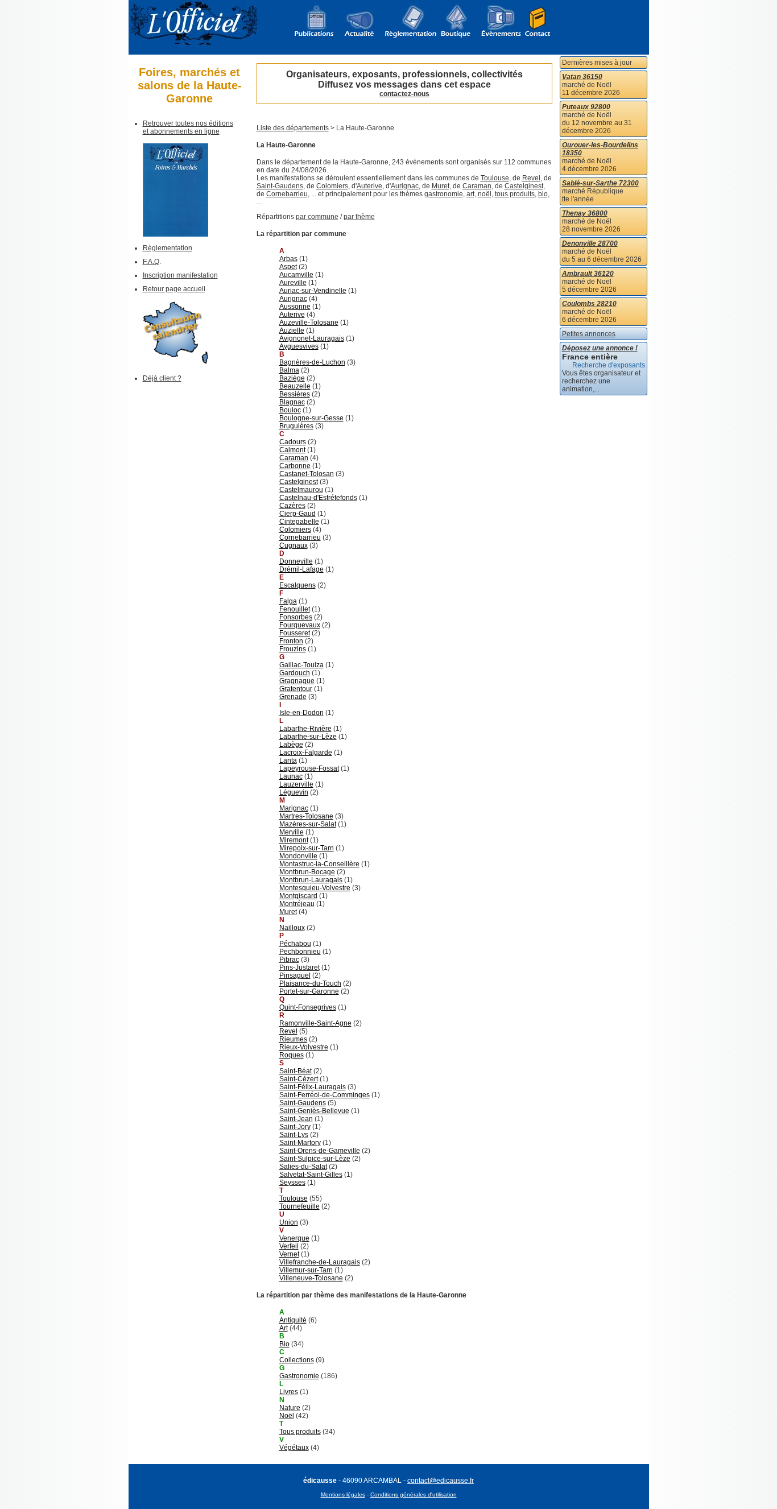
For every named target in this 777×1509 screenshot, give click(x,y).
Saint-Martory (300, 1143)
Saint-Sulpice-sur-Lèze (314, 1159)
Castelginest (524, 186)
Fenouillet (294, 609)
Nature (289, 1408)
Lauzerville (296, 784)
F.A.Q (151, 262)
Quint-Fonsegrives (307, 1007)
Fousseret (294, 633)
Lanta (288, 760)
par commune (317, 217)
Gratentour (295, 689)
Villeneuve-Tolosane (311, 1278)
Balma (289, 370)
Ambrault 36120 (588, 274)
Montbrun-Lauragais (310, 880)
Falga (288, 601)
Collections (296, 1360)
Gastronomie (299, 1376)
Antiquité (293, 1320)
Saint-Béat (295, 1071)
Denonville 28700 (590, 243)
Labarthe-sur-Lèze (308, 737)
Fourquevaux (299, 625)
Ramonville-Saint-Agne (315, 1023)
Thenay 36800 (584, 213)
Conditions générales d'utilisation (413, 1494)
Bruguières (296, 426)
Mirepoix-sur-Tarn (306, 848)
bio (543, 194)
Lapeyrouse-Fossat (309, 768)
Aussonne (295, 307)
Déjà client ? (162, 378)
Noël (286, 1416)
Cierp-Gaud (297, 514)
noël (484, 194)
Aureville (293, 283)
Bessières (294, 394)
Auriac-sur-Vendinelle (312, 291)
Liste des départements (293, 128)
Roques (291, 1055)
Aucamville (296, 275)
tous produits (515, 194)
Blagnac (292, 402)
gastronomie (443, 194)
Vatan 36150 (582, 77)
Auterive (369, 186)
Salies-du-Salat (303, 1167)
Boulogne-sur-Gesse (311, 418)
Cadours (292, 442)
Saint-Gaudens (280, 186)
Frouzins (292, 649)
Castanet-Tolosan (306, 474)
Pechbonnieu (300, 952)
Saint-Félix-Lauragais (312, 1087)
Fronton (291, 641)
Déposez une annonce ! (600, 348)
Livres (288, 1392)
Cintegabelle (299, 522)
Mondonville (298, 856)
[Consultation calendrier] (175, 362)
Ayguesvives (299, 346)
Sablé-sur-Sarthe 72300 (600, 183)
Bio (284, 1344)
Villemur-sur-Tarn (306, 1270)
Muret (440, 186)
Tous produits (300, 1432)
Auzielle (291, 330)
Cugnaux (293, 545)
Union (288, 1222)
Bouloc (290, 410)
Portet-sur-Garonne (309, 991)
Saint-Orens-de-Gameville (319, 1151)
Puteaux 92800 (586, 107)
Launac (291, 776)
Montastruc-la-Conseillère (319, 864)
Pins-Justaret (299, 967)
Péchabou (295, 944)
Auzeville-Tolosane (308, 322)
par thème (359, 217)
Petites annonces (588, 334)
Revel (531, 178)
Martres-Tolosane (306, 816)
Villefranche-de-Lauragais (319, 1262)
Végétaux (294, 1448)
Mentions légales (343, 1494)
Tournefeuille (299, 1206)
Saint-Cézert (298, 1079)
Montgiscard (298, 896)
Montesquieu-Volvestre (314, 888)
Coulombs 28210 (589, 304)
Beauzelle (295, 386)
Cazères (292, 506)
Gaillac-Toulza (301, 665)
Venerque (294, 1238)
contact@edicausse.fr (440, 1481)
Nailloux (292, 928)
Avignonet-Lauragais (311, 338)
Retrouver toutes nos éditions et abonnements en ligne (188, 127)
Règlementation (167, 248)
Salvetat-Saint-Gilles (310, 1175)
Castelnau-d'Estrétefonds (318, 498)
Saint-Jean (296, 1119)
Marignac (293, 808)
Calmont (292, 450)
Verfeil (289, 1246)
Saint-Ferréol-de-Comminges (324, 1095)
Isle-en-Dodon (301, 713)
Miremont (293, 840)
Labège (291, 745)
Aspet (288, 267)
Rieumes (293, 1039)
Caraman (476, 186)
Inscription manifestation (180, 275)
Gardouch (294, 673)
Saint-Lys (293, 1135)
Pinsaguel (295, 975)
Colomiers (332, 186)
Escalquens (297, 585)
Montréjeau (297, 904)
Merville (291, 832)
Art (283, 1328)
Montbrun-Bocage (307, 872)
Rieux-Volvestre (303, 1047)
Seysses (292, 1182)
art (470, 194)
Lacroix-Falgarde (305, 752)
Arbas (288, 259)
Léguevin (293, 792)
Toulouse (495, 178)
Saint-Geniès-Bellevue (314, 1111)
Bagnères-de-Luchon (312, 362)
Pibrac (289, 960)
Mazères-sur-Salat (307, 824)
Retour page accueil (174, 289)
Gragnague (297, 681)
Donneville (296, 561)
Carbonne (295, 466)
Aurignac (405, 186)
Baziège (292, 378)
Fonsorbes (295, 617)
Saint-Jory (295, 1127)
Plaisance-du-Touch (310, 983)
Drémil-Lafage (301, 569)
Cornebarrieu (287, 194)
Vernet (289, 1254)
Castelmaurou (301, 490)
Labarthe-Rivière (305, 729)
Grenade (293, 697)
